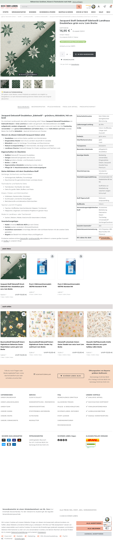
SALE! (101, 12)
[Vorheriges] (1, 49)
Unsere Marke (6, 411)
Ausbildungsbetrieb (96, 411)
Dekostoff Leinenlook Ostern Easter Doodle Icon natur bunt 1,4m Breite (71, 344)
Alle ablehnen (94, 528)
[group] (13, 266)
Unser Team (5, 406)
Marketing (31, 536)
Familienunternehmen (97, 406)
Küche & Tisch (82, 12)
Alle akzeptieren (94, 523)
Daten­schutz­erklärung (19, 532)
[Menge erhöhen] (67, 54)
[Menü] (110, 517)
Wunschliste (68, 59)
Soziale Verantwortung (98, 416)
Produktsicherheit (87, 107)
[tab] (23, 107)
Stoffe (5, 12)
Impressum (42, 532)
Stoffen (6, 241)
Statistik (20, 536)
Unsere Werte (6, 416)
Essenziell (8, 536)
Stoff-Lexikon (63, 416)
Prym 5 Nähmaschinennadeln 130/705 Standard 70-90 (40, 285)
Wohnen (32, 12)
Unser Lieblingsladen (10, 402)
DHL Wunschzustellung (49, 536)
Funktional (8, 538)
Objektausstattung (37, 406)
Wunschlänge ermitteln (68, 397)
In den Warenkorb (85, 54)
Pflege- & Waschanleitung (68, 406)
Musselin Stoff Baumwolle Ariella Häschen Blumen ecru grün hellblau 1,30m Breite (98, 344)
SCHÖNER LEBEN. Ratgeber (68, 411)
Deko (93, 12)
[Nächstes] (54, 49)
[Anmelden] (99, 7)
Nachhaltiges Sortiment (98, 402)
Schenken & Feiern (47, 12)
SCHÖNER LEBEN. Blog (72, 376)
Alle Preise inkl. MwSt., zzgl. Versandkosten (78, 510)
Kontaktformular (43, 374)
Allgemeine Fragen (65, 402)
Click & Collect (35, 397)
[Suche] (79, 7)
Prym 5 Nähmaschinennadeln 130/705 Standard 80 (69, 285)
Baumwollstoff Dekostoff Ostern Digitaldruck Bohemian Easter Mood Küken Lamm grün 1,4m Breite (13, 345)
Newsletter (34, 420)
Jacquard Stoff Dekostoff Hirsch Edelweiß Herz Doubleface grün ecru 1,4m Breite (12, 286)
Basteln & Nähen (66, 12)
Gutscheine (34, 416)
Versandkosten (75, 64)
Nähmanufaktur (19, 12)
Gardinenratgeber (65, 420)
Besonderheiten (38, 107)
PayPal (65, 536)
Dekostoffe (24, 238)
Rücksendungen (64, 425)
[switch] (107, 528)
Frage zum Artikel (70, 107)
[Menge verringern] (70, 54)
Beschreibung (23, 107)
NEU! (108, 12)
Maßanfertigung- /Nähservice (42, 402)
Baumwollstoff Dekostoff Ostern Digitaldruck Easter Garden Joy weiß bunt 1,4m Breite (41, 344)
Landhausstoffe (28, 16)
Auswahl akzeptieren (94, 534)
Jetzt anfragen (77, 2)
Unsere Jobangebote (9, 420)
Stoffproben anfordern (39, 411)
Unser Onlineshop (8, 397)
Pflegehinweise (54, 107)
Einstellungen (20, 538)
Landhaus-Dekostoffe (41, 16)
